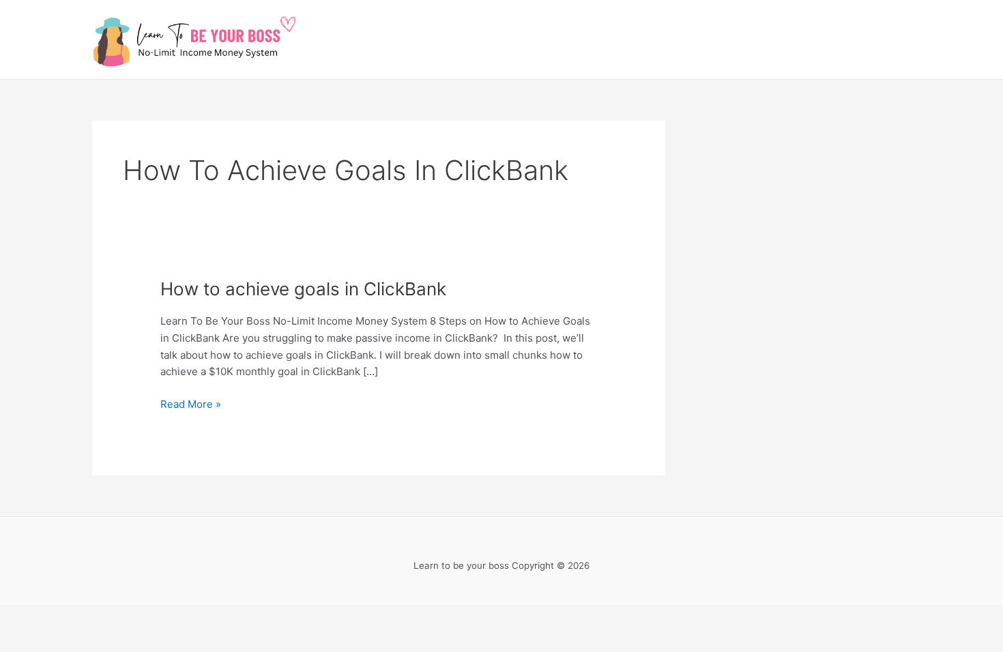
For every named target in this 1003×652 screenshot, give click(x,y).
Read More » (190, 403)
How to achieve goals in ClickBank (303, 288)
